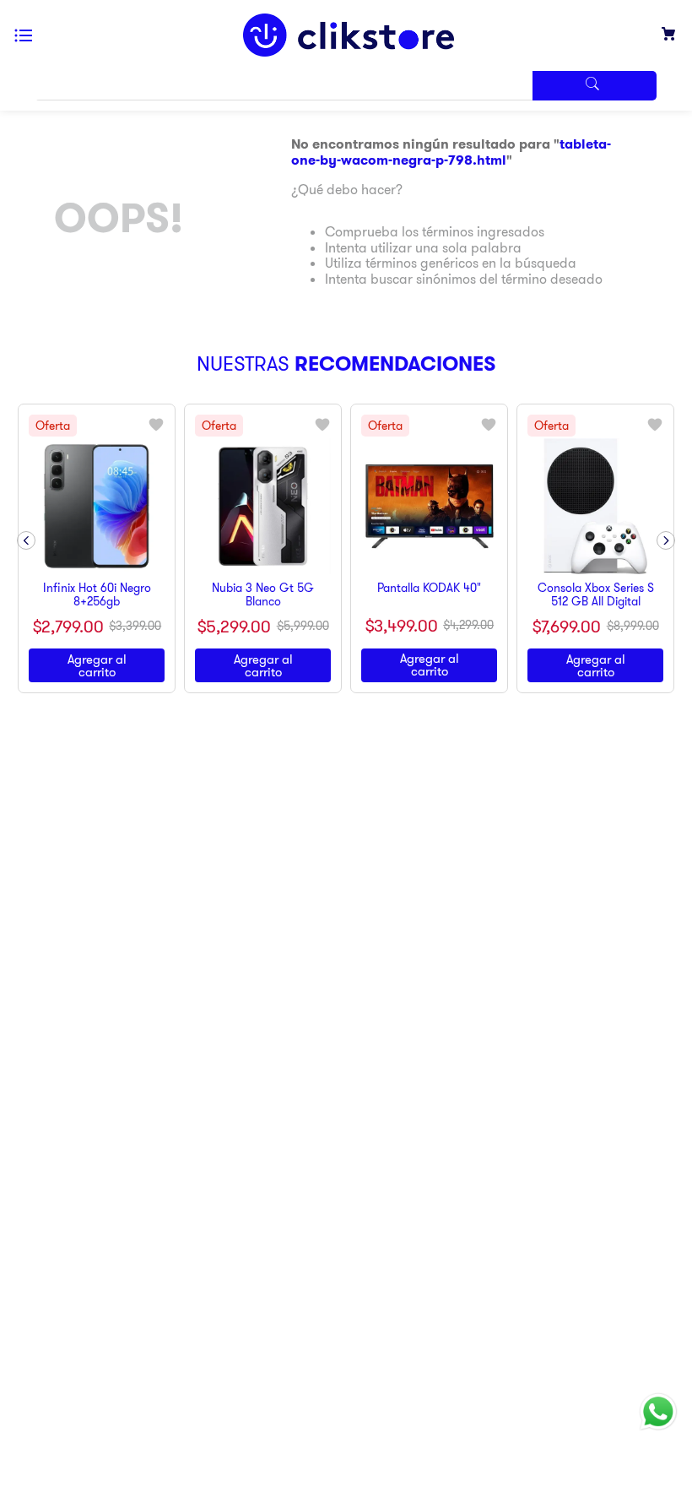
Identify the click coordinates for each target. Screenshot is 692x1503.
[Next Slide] (666, 517)
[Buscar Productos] (594, 85)
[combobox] (346, 85)
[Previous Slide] (26, 517)
